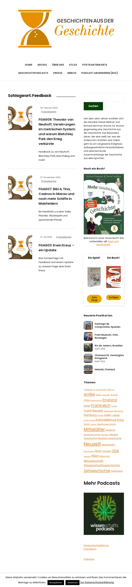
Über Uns (58, 64)
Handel (100, 415)
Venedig (87, 456)
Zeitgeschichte (97, 470)
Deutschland (96, 400)
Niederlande (108, 444)
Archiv (42, 64)
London (93, 424)
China (87, 400)
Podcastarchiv (48, 111)
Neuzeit (92, 444)
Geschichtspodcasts (33, 73)
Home (28, 64)
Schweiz (106, 451)
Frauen (114, 406)
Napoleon (105, 435)
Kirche (92, 420)
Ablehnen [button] (72, 582)
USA (115, 450)
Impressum (90, 549)
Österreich (117, 471)
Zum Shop (94, 299)
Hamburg (90, 415)
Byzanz (114, 394)
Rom (98, 451)
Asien (98, 394)
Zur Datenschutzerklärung (97, 582)
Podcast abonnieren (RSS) (99, 73)
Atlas (73, 64)
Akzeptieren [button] (55, 582)
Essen (87, 406)
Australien (106, 395)
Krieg (120, 420)
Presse (57, 73)
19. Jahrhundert (100, 389)
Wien (95, 456)
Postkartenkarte (94, 64)
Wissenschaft (94, 461)
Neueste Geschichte (109, 438)
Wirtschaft (104, 456)
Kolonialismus (106, 420)
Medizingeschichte (106, 424)
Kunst (87, 424)
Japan (116, 415)
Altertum (110, 389)
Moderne (110, 430)
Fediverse (89, 559)
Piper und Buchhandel (107, 243)
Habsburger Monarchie (113, 411)
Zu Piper (113, 297)
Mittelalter (94, 429)
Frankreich (100, 405)
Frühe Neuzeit (93, 411)
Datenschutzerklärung (96, 545)
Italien (107, 415)
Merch (71, 73)
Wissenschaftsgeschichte (102, 465)
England (110, 400)
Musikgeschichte (92, 434)
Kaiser (86, 420)
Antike (89, 394)
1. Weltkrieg (88, 389)
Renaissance (89, 451)
